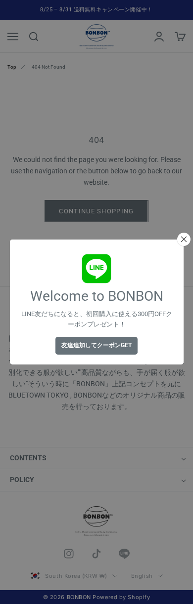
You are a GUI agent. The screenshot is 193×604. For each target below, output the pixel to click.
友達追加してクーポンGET (96, 345)
